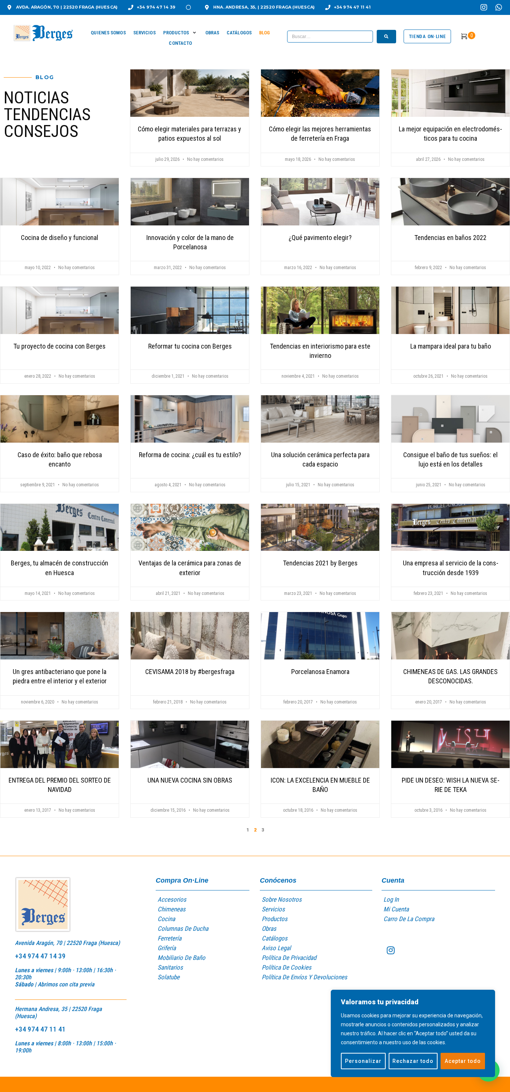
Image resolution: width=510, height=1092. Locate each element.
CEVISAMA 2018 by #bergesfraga (189, 672)
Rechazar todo (412, 1061)
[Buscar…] (330, 37)
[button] (180, 33)
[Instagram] (483, 7)
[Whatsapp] (498, 7)
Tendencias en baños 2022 (450, 237)
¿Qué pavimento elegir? (320, 237)
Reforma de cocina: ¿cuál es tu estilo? (190, 455)
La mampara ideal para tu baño (450, 346)
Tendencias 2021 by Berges (320, 563)
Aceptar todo (463, 1061)
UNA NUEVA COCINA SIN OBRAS (189, 780)
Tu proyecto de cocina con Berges (59, 346)
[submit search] (386, 36)
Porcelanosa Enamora (320, 672)
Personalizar (363, 1061)
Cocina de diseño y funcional (59, 237)
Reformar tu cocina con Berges (190, 346)
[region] (413, 1033)
